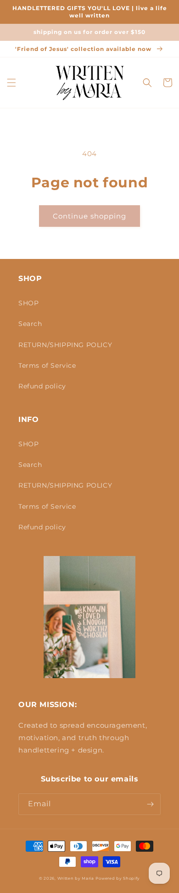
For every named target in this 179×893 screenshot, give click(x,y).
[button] (11, 83)
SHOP (28, 303)
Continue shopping (89, 216)
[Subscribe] (150, 804)
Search (30, 324)
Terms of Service (47, 365)
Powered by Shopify (117, 878)
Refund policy (42, 386)
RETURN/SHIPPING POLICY (65, 345)
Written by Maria (75, 878)
